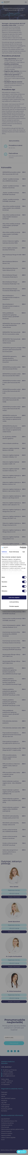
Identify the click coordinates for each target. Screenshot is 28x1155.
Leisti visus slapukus (14, 597)
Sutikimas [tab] (4, 551)
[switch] (24, 582)
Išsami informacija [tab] (14, 551)
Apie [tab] (23, 551)
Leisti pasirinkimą (14, 601)
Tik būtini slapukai (14, 606)
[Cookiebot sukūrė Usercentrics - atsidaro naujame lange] (20, 548)
